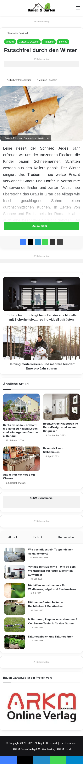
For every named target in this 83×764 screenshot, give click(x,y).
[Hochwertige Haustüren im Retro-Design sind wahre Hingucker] (61, 407)
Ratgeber (49, 41)
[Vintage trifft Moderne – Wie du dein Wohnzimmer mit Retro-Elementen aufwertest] (14, 572)
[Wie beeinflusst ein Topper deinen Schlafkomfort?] (14, 555)
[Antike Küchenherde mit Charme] (21, 459)
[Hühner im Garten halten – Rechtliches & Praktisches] (14, 607)
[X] (30, 242)
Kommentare (66, 537)
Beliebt (37, 537)
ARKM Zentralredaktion (19, 80)
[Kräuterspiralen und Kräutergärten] (14, 642)
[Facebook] (23, 242)
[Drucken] (60, 242)
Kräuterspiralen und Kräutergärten (50, 636)
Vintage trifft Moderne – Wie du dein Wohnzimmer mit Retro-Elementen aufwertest (52, 570)
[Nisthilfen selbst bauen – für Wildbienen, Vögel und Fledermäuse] (14, 590)
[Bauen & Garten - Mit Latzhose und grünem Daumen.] (41, 8)
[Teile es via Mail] (52, 242)
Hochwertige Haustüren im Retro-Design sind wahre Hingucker (60, 427)
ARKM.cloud (64, 749)
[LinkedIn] (38, 242)
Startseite (12, 33)
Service (63, 41)
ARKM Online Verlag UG (26, 749)
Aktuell (24, 33)
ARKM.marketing (41, 21)
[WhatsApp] (45, 242)
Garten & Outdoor (29, 41)
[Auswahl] (78, 9)
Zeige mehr (40, 225)
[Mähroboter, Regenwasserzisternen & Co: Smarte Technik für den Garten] (14, 624)
